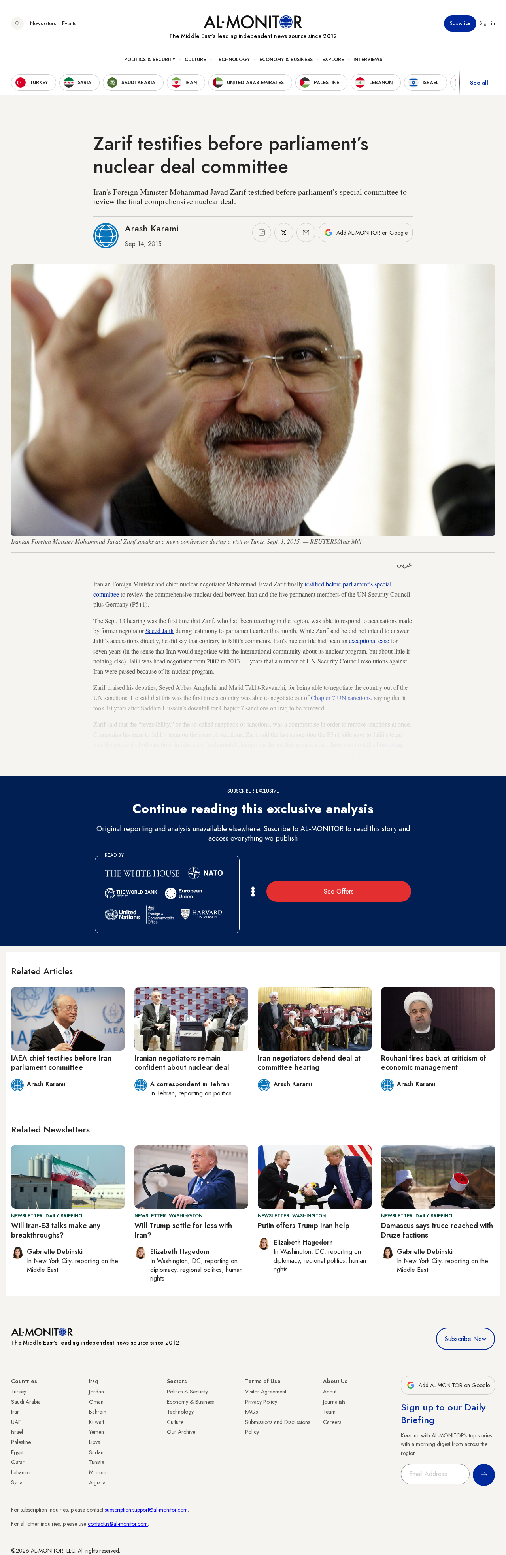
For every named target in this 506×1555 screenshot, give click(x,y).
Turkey (18, 1391)
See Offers (339, 891)
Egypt (17, 1452)
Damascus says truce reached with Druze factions (437, 1230)
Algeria (97, 1482)
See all (479, 82)
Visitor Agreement (265, 1391)
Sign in (487, 23)
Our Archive (181, 1432)
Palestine (21, 1442)
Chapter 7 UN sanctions (341, 697)
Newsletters (43, 23)
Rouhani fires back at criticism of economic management (433, 1062)
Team (329, 1412)
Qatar (18, 1462)
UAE (16, 1422)
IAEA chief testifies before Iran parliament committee (61, 1062)
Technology (232, 59)
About (329, 1391)
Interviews (367, 59)
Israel (17, 1432)
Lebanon (20, 1472)
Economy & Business (286, 59)
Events (69, 23)
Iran (15, 1412)
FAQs (251, 1412)
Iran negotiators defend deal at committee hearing (309, 1062)
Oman (96, 1402)
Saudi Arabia (26, 1402)
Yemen (96, 1432)
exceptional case (369, 641)
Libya (94, 1442)
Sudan (96, 1452)
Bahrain (97, 1412)
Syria (17, 1482)
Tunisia (96, 1462)
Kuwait (96, 1422)
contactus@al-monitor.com (118, 1524)
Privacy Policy (261, 1402)
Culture (195, 59)
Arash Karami (151, 228)
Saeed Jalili (159, 630)
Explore (333, 59)
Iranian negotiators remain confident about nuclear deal (181, 1062)
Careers (332, 1422)
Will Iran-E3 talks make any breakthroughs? (55, 1230)
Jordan (96, 1391)
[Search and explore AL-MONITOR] (17, 23)
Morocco (99, 1472)
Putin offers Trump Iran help (303, 1226)
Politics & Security (149, 59)
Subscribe (460, 23)
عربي (404, 564)
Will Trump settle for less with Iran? (183, 1230)
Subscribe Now (465, 1338)
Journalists (334, 1402)
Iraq (93, 1381)
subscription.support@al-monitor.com (146, 1510)
